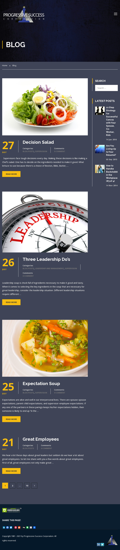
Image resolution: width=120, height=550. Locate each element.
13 (27, 485)
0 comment (59, 151)
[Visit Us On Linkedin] (98, 544)
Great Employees (41, 439)
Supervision (41, 151)
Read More (11, 174)
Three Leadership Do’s (46, 259)
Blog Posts (28, 151)
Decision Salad (38, 142)
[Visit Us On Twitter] (102, 544)
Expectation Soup (41, 383)
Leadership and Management (49, 268)
